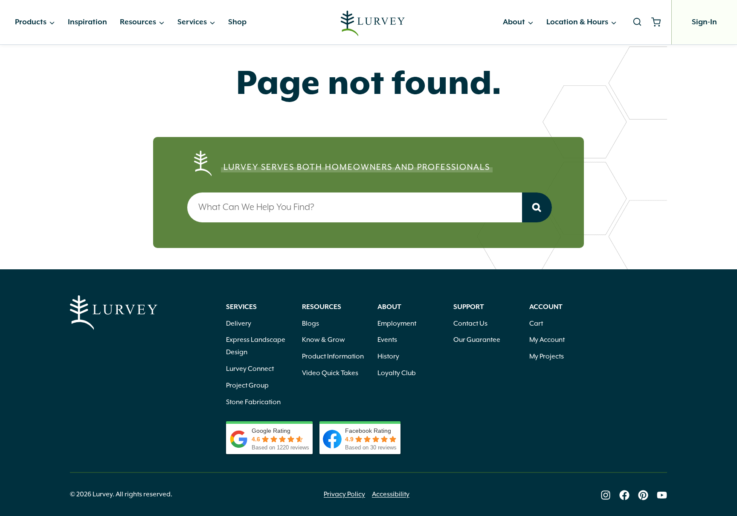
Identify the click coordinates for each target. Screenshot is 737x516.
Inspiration (87, 22)
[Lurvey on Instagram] (606, 495)
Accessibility (390, 495)
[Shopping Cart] (659, 22)
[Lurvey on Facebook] (624, 495)
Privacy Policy (344, 495)
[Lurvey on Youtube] (662, 495)
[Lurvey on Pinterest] (643, 495)
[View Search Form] (637, 22)
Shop (237, 22)
